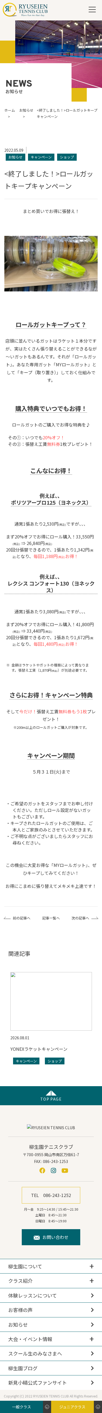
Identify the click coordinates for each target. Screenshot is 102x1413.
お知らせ (18, 1324)
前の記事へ (21, 918)
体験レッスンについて (32, 1295)
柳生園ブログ (23, 1368)
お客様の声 (20, 1309)
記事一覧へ (51, 918)
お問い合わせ (55, 1237)
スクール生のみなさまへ (35, 1353)
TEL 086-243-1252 (51, 1195)
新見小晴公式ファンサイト (37, 1382)
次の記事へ (80, 918)
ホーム (9, 110)
